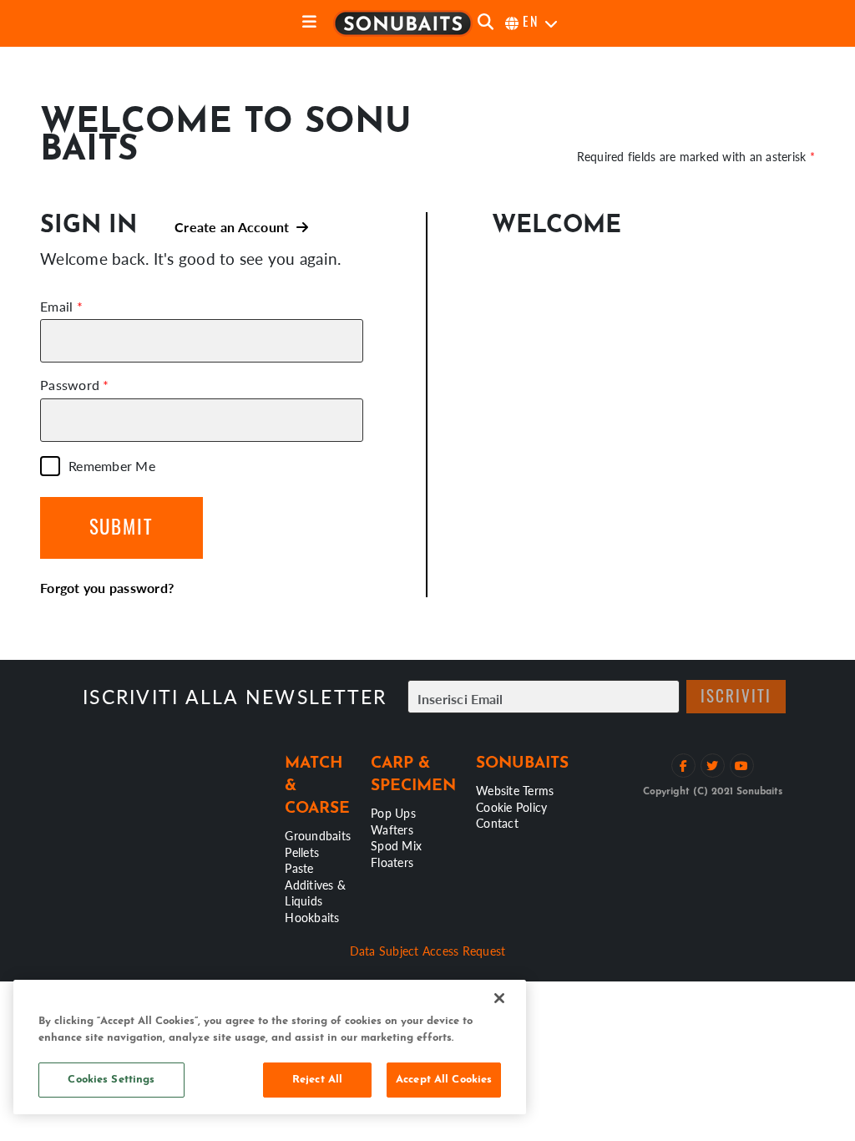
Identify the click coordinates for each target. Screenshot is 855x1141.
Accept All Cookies (444, 1079)
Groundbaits (318, 835)
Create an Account (235, 226)
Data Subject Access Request (428, 950)
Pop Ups (393, 812)
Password (69, 385)
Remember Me (111, 466)
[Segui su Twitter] (713, 765)
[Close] (499, 998)
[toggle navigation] (309, 23)
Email (56, 306)
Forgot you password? (107, 587)
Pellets (302, 852)
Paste (299, 868)
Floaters (392, 862)
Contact (497, 822)
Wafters (392, 829)
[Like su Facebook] (683, 765)
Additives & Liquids (315, 893)
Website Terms (515, 790)
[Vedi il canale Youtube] (742, 765)
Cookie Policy (511, 807)
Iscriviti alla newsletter (235, 696)
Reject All (317, 1079)
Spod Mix (396, 845)
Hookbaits (312, 917)
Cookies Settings (111, 1079)
